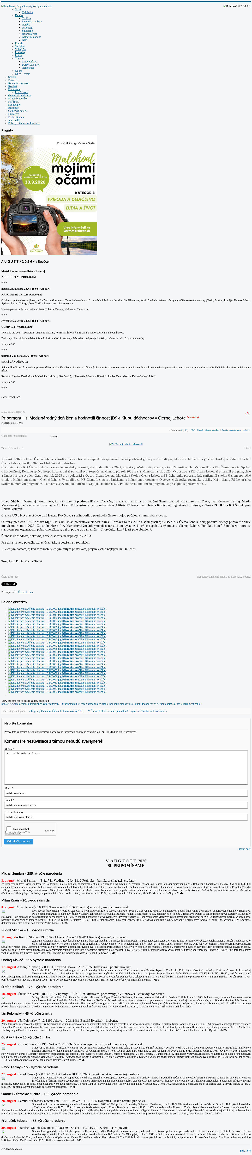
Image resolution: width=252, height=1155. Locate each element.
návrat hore (244, 848)
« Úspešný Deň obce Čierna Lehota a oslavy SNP (56, 711)
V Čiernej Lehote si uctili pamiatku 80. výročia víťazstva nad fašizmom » (127, 711)
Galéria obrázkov (212, 430)
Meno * (9, 788)
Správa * (9, 748)
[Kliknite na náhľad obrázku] (126, 444)
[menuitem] (44, 6)
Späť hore (245, 1150)
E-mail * (9, 800)
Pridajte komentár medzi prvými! (235, 430)
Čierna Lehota (25, 592)
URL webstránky (14, 812)
